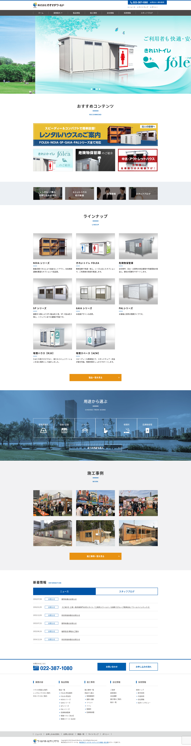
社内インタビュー (144, 703)
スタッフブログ (147, 13)
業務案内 (57, 13)
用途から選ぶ (89, 693)
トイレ (89, 706)
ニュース (132, 7)
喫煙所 (89, 709)
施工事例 (93, 13)
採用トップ (140, 690)
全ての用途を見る (95, 447)
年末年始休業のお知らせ (70, 615)
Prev (3, 55)
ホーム (40, 13)
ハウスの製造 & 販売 (40, 690)
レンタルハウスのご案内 (41, 693)
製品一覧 (62, 690)
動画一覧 (81, 734)
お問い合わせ (112, 666)
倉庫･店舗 (90, 699)
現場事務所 (90, 696)
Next (188, 55)
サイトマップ (143, 7)
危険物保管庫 (65, 712)
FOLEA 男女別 (66, 696)
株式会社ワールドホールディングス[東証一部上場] (93, 742)
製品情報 (76, 13)
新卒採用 (141, 693)
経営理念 (113, 693)
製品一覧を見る (95, 377)
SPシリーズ (65, 706)
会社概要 (113, 696)
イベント (90, 702)
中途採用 (141, 696)
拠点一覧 (113, 702)
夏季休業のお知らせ (69, 599)
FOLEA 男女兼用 (66, 693)
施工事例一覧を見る (95, 556)
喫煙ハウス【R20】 (68, 716)
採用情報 (127, 13)
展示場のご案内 (115, 699)
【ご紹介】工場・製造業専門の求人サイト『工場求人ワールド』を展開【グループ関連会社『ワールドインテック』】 (105, 607)
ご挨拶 (112, 690)
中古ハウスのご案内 (40, 696)
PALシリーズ (65, 709)
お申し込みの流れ (143, 666)
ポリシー (155, 7)
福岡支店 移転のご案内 (70, 631)
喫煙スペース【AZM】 (68, 719)
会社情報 (110, 13)
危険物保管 (90, 712)
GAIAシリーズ (65, 703)
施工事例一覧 (89, 690)
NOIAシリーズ (66, 699)
